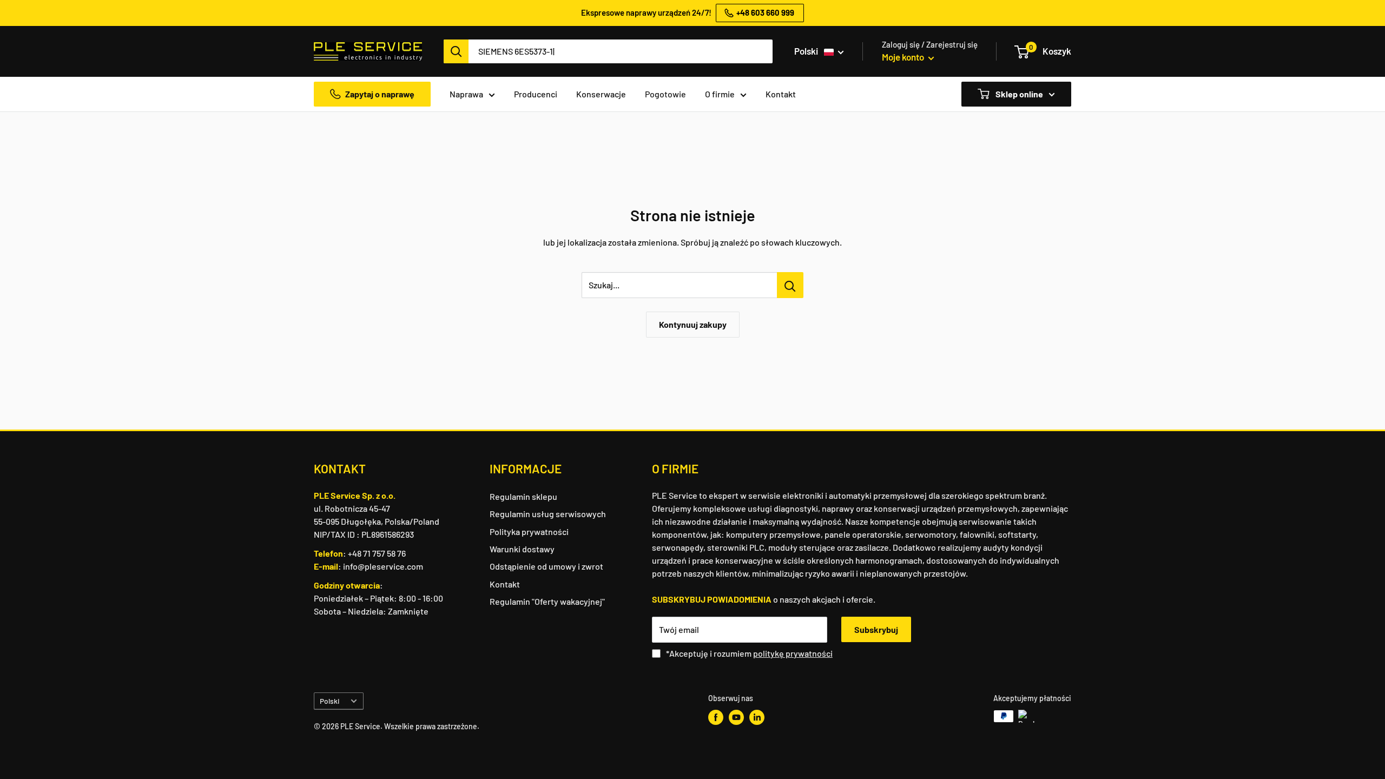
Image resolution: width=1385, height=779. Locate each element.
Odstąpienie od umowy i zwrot (546, 566)
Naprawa (466, 94)
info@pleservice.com (383, 566)
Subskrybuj (876, 629)
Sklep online (1018, 94)
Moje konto (904, 56)
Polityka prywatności (529, 531)
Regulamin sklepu (523, 496)
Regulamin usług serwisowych (548, 514)
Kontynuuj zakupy (693, 324)
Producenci (535, 94)
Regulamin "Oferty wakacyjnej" (547, 601)
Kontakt (781, 94)
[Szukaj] (456, 51)
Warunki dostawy (522, 549)
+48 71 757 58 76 (377, 553)
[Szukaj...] (790, 285)
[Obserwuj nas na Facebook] (715, 717)
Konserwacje (601, 94)
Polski (329, 700)
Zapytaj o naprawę (379, 94)
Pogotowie (665, 94)
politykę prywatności (793, 653)
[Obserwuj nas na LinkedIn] (756, 717)
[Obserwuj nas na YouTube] (736, 717)
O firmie (720, 94)
